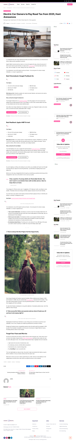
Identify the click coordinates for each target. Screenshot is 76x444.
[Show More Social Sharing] (71, 23)
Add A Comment (27, 409)
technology (18, 361)
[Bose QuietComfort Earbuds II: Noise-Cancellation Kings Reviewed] (56, 50)
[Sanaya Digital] (9, 4)
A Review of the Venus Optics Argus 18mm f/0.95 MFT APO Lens (64, 116)
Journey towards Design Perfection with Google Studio (23, 198)
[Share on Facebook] (64, 23)
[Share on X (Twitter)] (66, 23)
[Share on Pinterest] (67, 23)
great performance (36, 148)
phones (13, 361)
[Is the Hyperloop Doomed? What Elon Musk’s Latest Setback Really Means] (27, 393)
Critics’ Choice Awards (27, 338)
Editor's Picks (57, 121)
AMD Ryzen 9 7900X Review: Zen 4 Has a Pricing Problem (66, 62)
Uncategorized (57, 104)
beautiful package (23, 100)
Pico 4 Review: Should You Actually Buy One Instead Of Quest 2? (64, 99)
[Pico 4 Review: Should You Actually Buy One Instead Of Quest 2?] (63, 91)
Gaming (5, 398)
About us (28, 4)
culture (5, 361)
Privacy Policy (63, 158)
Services (22, 4)
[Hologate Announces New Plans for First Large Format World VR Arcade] (56, 56)
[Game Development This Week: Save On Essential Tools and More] (11, 393)
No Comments (29, 23)
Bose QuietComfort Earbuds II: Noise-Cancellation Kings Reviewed (66, 49)
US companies (30, 299)
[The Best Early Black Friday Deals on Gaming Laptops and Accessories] (43, 393)
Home (18, 4)
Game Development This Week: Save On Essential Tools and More (10, 402)
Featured (56, 87)
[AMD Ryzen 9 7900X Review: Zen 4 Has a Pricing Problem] (56, 63)
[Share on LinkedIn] (69, 23)
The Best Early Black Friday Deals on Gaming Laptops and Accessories (43, 402)
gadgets (9, 361)
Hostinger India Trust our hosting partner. (38, 439)
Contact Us (33, 4)
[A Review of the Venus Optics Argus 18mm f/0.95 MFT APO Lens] (63, 108)
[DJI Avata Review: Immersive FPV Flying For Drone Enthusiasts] (63, 125)
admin (8, 23)
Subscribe (70, 4)
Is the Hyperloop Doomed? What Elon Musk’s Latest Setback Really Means (27, 402)
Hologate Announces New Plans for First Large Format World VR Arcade (65, 56)
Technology (22, 398)
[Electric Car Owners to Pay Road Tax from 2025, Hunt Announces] (27, 41)
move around (31, 65)
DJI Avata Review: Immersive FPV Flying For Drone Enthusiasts (63, 133)
